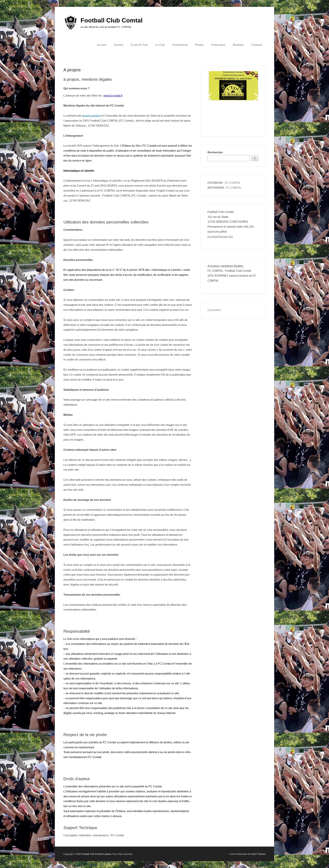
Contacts (256, 44)
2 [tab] (220, 118)
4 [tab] (229, 118)
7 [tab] (242, 118)
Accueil (101, 44)
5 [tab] (233, 118)
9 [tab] (250, 118)
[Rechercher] (255, 158)
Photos (199, 44)
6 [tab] (237, 118)
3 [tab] (225, 118)
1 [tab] (216, 118)
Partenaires (218, 44)
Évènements (180, 44)
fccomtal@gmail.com (220, 236)
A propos (72, 69)
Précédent (210, 96)
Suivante (256, 96)
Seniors (118, 44)
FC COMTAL (233, 182)
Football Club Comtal (112, 20)
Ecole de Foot (139, 44)
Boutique (238, 44)
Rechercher (215, 152)
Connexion (214, 310)
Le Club (160, 44)
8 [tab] (246, 118)
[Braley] (233, 81)
